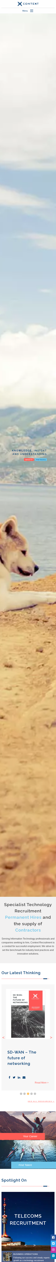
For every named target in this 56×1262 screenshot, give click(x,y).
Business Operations (25, 1254)
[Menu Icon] (31, 11)
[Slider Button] (21, 1094)
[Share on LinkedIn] (19, 1077)
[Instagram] (53, 1250)
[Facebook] (53, 1237)
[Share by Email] (24, 1077)
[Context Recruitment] (28, 4)
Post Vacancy (41, 459)
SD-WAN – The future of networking (21, 1058)
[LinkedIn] (53, 1256)
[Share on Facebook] (9, 1077)
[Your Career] (28, 1125)
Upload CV (29, 459)
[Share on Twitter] (14, 1077)
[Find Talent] (28, 1154)
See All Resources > (41, 1101)
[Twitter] (53, 1243)
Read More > (42, 1082)
